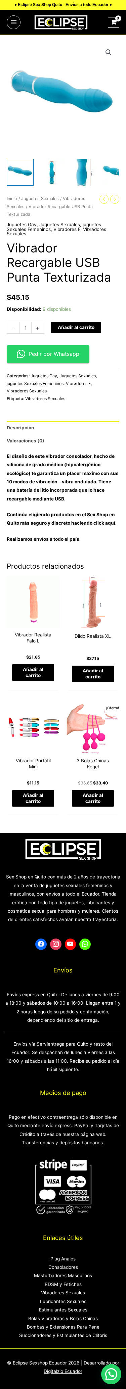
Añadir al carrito (76, 327)
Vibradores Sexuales (27, 390)
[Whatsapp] (85, 944)
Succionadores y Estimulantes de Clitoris (63, 1335)
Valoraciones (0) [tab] (25, 440)
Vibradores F (66, 229)
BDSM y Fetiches (63, 1284)
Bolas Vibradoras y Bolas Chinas (63, 1318)
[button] (108, 52)
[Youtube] (70, 944)
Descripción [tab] (20, 427)
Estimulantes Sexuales (63, 1309)
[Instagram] (55, 944)
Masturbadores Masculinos (63, 1275)
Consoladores (63, 1267)
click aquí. (105, 523)
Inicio (12, 198)
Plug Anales (63, 1258)
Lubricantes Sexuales (63, 1301)
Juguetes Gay (22, 224)
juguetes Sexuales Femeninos (35, 383)
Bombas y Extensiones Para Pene (63, 1327)
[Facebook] (41, 944)
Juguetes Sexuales (40, 198)
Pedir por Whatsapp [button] (54, 353)
